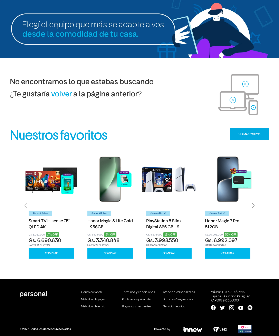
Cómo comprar (91, 292)
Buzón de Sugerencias (178, 299)
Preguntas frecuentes (136, 306)
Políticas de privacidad (137, 299)
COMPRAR (51, 253)
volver (61, 94)
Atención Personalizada (179, 292)
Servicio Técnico (174, 306)
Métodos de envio (93, 306)
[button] (26, 205)
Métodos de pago (93, 299)
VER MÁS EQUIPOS (249, 134)
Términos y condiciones (138, 292)
